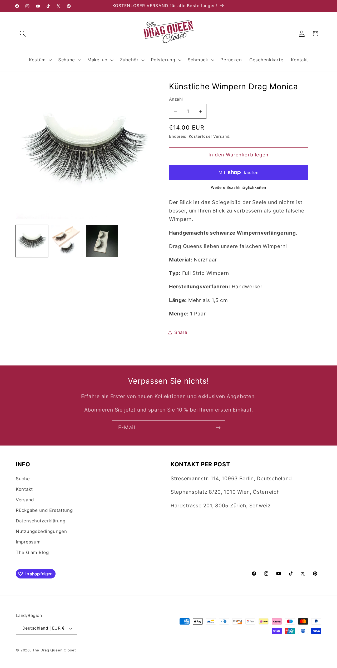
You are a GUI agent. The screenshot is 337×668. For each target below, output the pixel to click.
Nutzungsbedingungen (41, 531)
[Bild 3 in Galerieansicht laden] (102, 241)
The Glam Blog (32, 552)
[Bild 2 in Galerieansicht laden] (67, 241)
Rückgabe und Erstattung (44, 510)
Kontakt (24, 489)
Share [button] (180, 332)
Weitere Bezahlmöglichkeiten (238, 187)
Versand (25, 499)
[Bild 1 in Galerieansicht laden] (32, 241)
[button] (23, 34)
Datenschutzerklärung (40, 520)
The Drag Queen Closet (54, 650)
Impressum (28, 542)
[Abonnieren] (218, 427)
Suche (23, 478)
